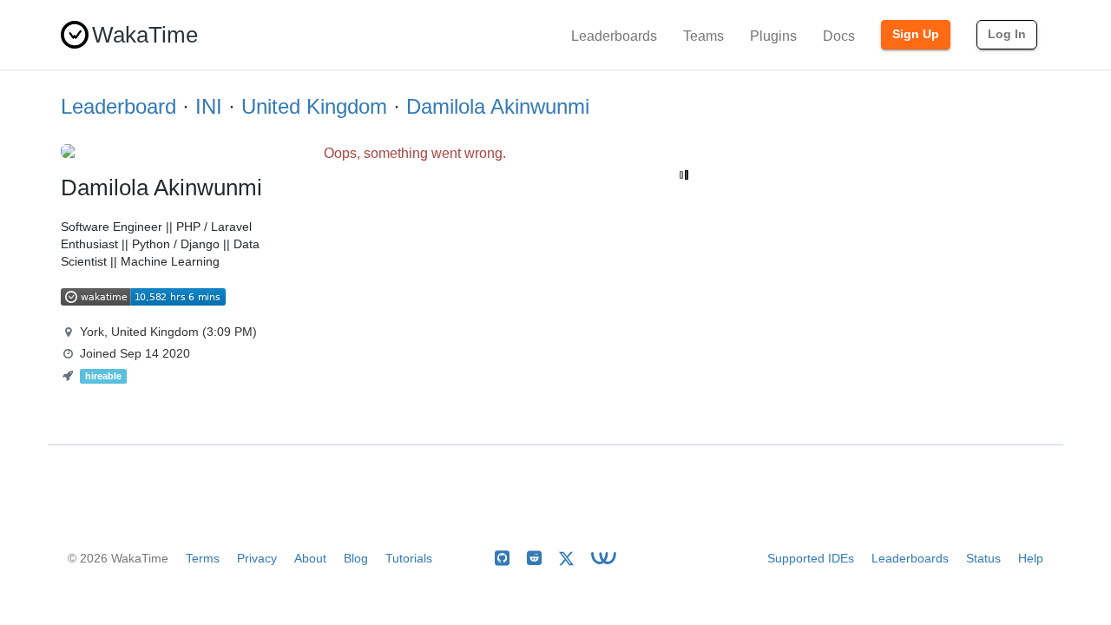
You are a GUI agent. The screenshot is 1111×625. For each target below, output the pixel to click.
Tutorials (408, 558)
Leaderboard (118, 106)
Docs (839, 36)
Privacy (257, 558)
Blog (356, 558)
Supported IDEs (810, 558)
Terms (203, 558)
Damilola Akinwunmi (497, 106)
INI (208, 106)
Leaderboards (614, 36)
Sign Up (915, 34)
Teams (703, 36)
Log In (1007, 34)
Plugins (773, 36)
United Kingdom (314, 106)
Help (1030, 558)
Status (983, 558)
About (310, 558)
